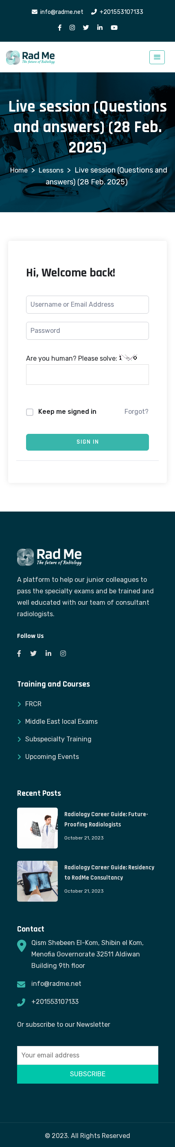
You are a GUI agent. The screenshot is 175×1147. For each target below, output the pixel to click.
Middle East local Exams (61, 721)
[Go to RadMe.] (19, 170)
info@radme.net (56, 984)
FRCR (33, 704)
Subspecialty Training (58, 739)
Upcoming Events (52, 757)
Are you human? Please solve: (72, 358)
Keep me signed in (67, 411)
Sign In (88, 442)
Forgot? (137, 411)
